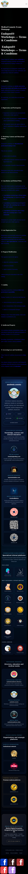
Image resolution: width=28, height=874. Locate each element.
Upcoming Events (14, 422)
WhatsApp (20, 418)
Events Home (8, 418)
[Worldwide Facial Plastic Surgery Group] (12, 862)
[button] (26, 4)
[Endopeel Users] (12, 870)
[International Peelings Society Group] (4, 870)
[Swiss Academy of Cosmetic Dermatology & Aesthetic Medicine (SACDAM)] (20, 862)
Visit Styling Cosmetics (14, 841)
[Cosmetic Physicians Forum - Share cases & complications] (4, 862)
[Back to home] (4, 4)
